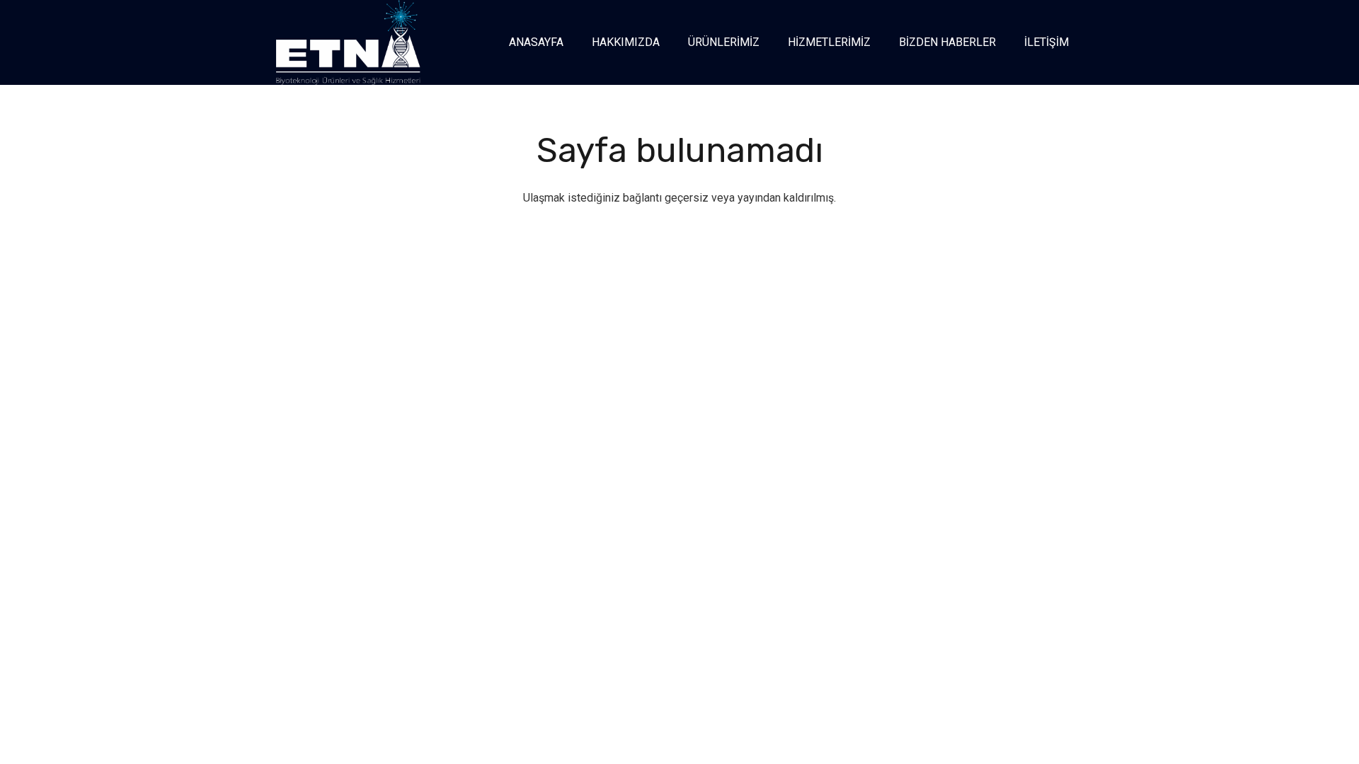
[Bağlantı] (348, 42)
